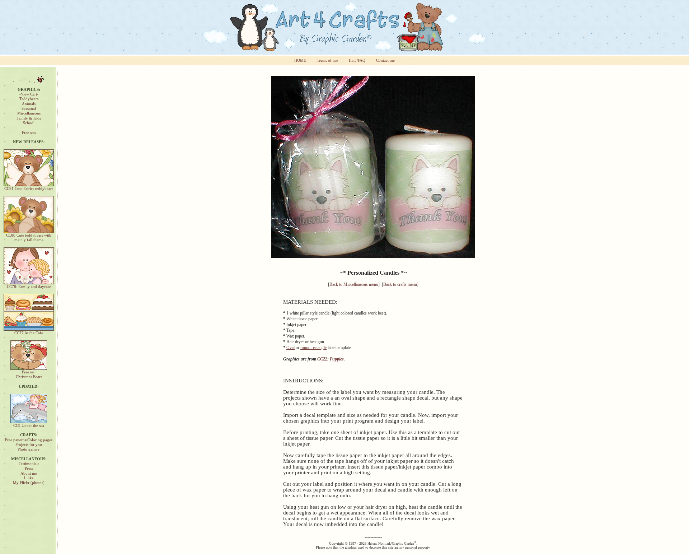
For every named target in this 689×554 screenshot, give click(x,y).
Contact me (385, 60)
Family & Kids (29, 118)
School (28, 123)
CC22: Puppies (330, 359)
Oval (290, 347)
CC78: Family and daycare (29, 287)
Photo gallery (29, 449)
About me (28, 473)
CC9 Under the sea (28, 426)
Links (28, 478)
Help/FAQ (357, 60)
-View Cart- (28, 94)
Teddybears (28, 99)
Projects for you (28, 445)
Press (29, 468)
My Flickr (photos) (28, 483)
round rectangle (313, 347)
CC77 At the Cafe (28, 333)
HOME (300, 60)
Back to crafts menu (400, 284)
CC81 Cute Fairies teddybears (28, 189)
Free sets (29, 133)
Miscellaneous (29, 113)
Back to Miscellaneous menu (353, 284)
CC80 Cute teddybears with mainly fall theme (28, 237)
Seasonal (29, 109)
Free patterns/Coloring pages (28, 440)
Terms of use (327, 60)
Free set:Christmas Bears (29, 374)
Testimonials (29, 464)
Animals (29, 104)
